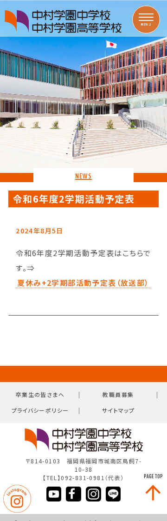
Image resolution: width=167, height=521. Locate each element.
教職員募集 (118, 394)
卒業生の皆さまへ (40, 394)
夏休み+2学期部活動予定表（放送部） (83, 283)
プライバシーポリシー (40, 410)
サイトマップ (118, 410)
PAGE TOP (153, 476)
